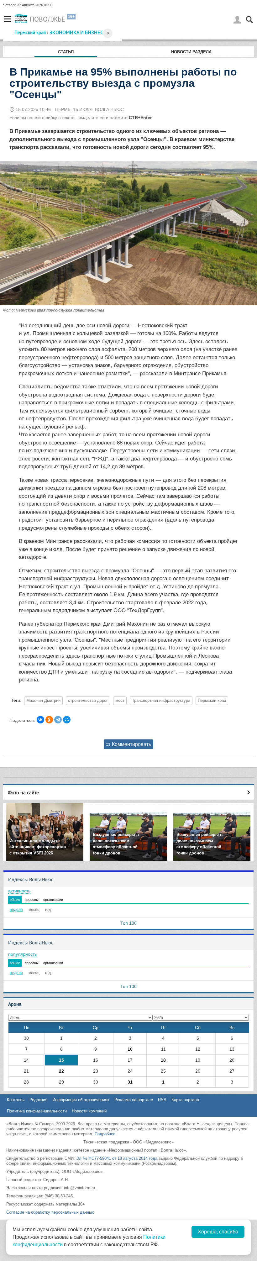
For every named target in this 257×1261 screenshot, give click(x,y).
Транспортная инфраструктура (161, 700)
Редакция (38, 1099)
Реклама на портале (133, 1099)
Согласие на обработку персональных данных (50, 1212)
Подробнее (105, 1134)
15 (61, 1060)
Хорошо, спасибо (218, 1231)
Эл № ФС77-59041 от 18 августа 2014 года (116, 1158)
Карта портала (185, 1099)
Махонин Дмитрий (43, 700)
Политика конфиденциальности (37, 1111)
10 (130, 1049)
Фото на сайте (23, 792)
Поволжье (47, 19)
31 (130, 1082)
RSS (162, 1099)
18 (163, 1060)
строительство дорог (88, 700)
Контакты (15, 1099)
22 (61, 1071)
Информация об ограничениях (80, 1099)
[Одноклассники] (49, 719)
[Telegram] (58, 719)
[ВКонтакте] (40, 719)
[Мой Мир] (67, 719)
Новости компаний (89, 1111)
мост (119, 700)
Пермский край (30, 32)
